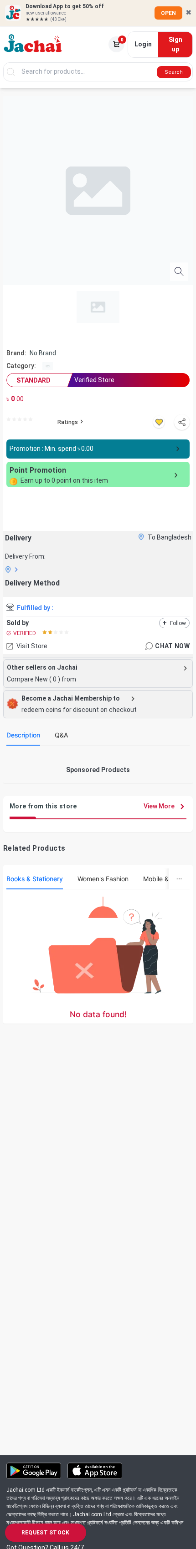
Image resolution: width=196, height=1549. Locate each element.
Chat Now (172, 646)
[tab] (23, 735)
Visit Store (31, 646)
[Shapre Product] (182, 422)
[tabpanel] (98, 756)
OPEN (168, 13)
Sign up (175, 44)
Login (143, 44)
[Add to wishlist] (159, 422)
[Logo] (33, 44)
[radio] (8, 419)
